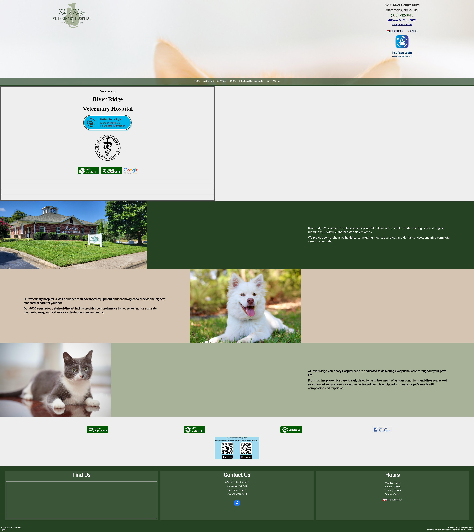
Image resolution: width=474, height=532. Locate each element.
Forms (232, 81)
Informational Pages (251, 81)
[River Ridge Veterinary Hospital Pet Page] (402, 41)
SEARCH (413, 31)
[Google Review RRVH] (131, 170)
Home (197, 81)
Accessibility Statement (11, 527)
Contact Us (273, 81)
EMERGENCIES (396, 31)
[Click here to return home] (72, 15)
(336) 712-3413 (239, 490)
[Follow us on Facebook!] (237, 503)
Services (221, 81)
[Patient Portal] (107, 139)
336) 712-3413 (402, 15)
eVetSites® (468, 527)
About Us (208, 81)
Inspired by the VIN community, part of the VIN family (450, 529)
